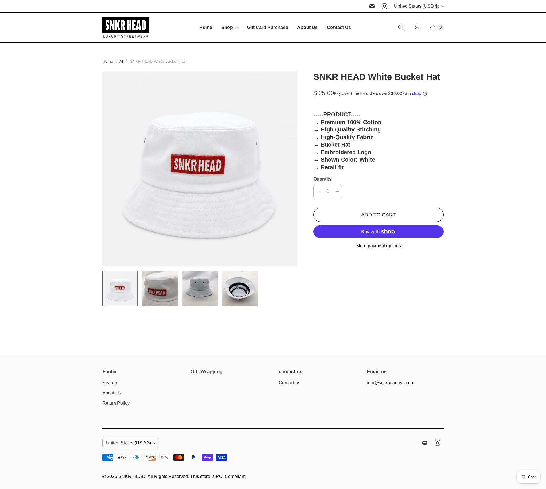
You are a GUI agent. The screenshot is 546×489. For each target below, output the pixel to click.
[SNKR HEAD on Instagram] (384, 6)
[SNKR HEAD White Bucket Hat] (199, 168)
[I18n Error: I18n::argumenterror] (120, 288)
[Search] (401, 27)
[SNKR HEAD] (125, 27)
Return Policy (116, 403)
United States (416, 6)
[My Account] (417, 27)
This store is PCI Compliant (217, 476)
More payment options (378, 245)
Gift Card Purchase (267, 27)
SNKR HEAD (132, 476)
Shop (227, 27)
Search (109, 382)
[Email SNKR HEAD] (372, 6)
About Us (307, 27)
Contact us (289, 382)
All (121, 61)
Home (205, 27)
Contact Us (339, 27)
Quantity (322, 179)
